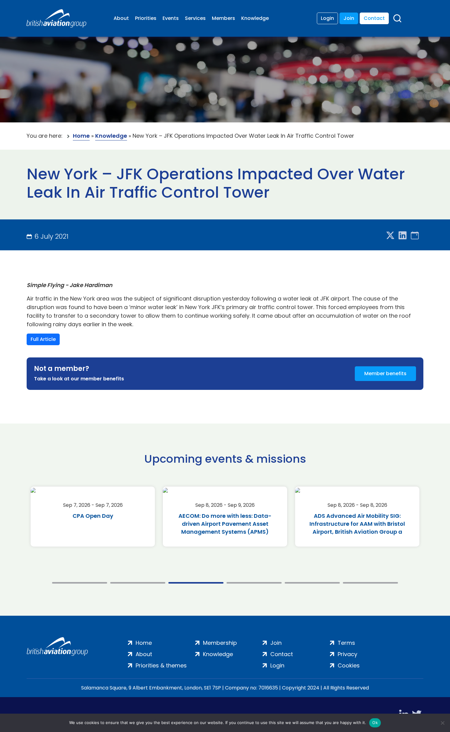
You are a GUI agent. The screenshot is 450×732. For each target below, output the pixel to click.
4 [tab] (254, 583)
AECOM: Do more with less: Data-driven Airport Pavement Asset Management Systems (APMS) (225, 524)
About (121, 18)
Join (348, 18)
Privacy (347, 654)
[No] (442, 723)
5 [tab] (312, 583)
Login (327, 18)
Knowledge (255, 18)
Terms (346, 643)
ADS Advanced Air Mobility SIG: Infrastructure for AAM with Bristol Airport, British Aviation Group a (357, 524)
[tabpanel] (93, 517)
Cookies (349, 665)
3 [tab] (195, 583)
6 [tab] (370, 583)
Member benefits (385, 373)
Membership (220, 643)
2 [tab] (137, 583)
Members (223, 18)
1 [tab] (79, 583)
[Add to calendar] (415, 236)
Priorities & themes (161, 665)
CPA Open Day (93, 516)
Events (171, 18)
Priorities (145, 18)
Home (81, 136)
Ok (375, 722)
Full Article (43, 339)
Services (195, 18)
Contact (374, 18)
